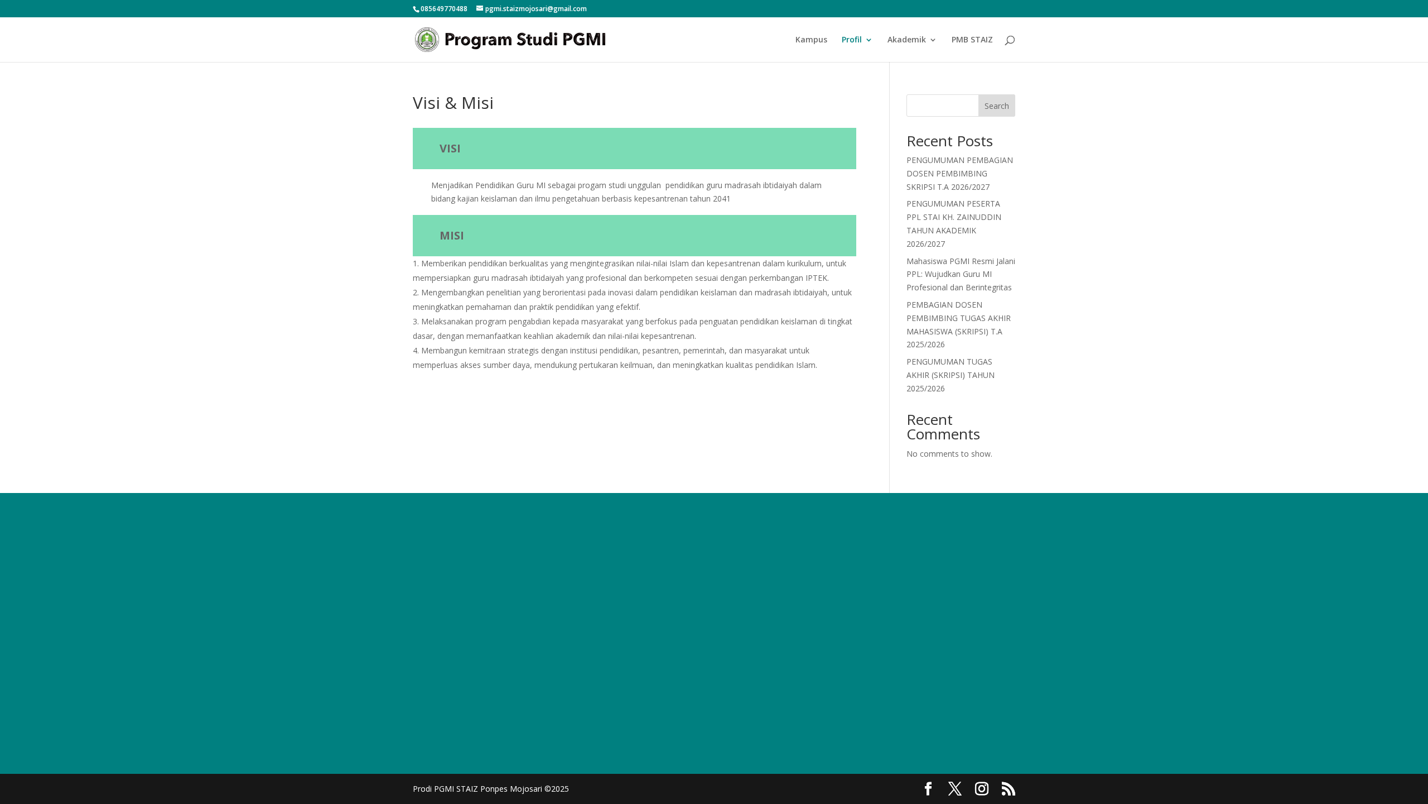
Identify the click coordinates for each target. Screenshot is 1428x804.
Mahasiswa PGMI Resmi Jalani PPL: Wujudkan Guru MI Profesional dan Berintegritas (960, 274)
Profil (852, 40)
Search (997, 105)
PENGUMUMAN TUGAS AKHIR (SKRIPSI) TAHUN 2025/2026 (950, 375)
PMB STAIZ (972, 40)
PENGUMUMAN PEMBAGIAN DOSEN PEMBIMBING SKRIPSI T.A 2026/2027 (959, 173)
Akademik (906, 40)
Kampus (811, 40)
